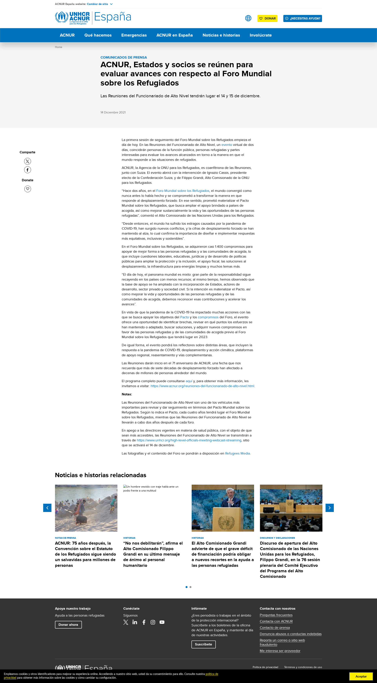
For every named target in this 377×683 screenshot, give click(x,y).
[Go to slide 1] (187, 588)
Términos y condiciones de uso (303, 667)
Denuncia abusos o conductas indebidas (291, 634)
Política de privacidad (265, 667)
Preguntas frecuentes (276, 615)
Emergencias (134, 35)
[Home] (82, 18)
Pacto (184, 317)
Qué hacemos (98, 35)
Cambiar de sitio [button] (97, 4)
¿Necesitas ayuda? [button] (305, 18)
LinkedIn (134, 622)
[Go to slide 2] (191, 588)
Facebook (143, 622)
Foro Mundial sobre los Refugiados (182, 190)
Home (58, 47)
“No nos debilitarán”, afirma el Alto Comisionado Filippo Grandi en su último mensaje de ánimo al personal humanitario (153, 554)
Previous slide (47, 508)
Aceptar (361, 676)
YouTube (162, 622)
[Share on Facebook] (27, 169)
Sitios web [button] (248, 18)
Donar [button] (270, 18)
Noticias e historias (221, 35)
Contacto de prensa (275, 627)
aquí (189, 380)
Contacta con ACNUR (276, 621)
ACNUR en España (174, 35)
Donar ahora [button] (68, 624)
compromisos (208, 317)
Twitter (125, 622)
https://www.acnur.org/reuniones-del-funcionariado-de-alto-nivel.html (202, 385)
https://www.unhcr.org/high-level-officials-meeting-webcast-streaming (189, 440)
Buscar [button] (236, 18)
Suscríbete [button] (203, 644)
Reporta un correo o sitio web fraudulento (282, 642)
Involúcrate (261, 35)
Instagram (153, 622)
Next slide (330, 508)
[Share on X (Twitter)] (27, 161)
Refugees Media (237, 453)
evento (226, 144)
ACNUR (67, 35)
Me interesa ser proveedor (280, 651)
